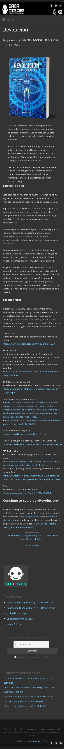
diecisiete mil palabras (15, 701)
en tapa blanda (31, 516)
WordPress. (43, 741)
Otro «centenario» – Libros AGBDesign (24, 678)
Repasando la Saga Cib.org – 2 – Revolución (30, 602)
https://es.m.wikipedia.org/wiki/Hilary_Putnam (25, 434)
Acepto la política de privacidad (33, 657)
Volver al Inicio (32, 545)
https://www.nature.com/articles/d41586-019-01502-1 (29, 343)
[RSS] (60, 6)
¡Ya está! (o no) (14, 624)
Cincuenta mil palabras (15, 696)
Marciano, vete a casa (42, 696)
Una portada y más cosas (20, 618)
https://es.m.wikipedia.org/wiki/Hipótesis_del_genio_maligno (32, 444)
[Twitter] (55, 6)
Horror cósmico (39, 701)
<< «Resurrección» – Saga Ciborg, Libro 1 (25, 535)
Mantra (32, 741)
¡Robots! (41, 705)
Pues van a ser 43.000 (16, 687)
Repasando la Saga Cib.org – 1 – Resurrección (31, 607)
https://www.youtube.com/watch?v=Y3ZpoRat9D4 (27, 493)
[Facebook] (51, 6)
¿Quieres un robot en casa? (18, 705)
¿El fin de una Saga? (17, 613)
